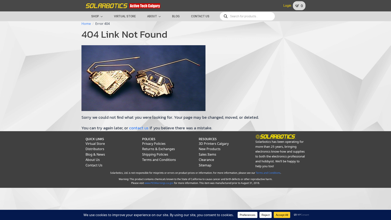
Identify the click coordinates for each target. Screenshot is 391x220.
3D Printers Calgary (214, 143)
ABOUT (152, 16)
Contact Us (94, 165)
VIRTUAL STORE (125, 16)
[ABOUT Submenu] (161, 16)
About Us (93, 159)
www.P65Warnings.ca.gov (159, 183)
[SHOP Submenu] (103, 16)
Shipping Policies (155, 154)
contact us (138, 128)
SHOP (95, 16)
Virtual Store (95, 143)
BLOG (176, 16)
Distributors (95, 149)
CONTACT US (200, 16)
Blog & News (95, 154)
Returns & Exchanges (158, 149)
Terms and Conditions (159, 159)
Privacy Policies (154, 143)
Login (287, 6)
